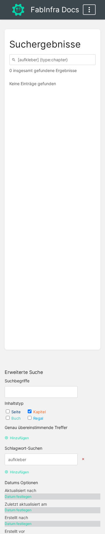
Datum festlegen (18, 496)
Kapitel (39, 411)
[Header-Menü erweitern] (89, 9)
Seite (16, 411)
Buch (16, 418)
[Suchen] (15, 59)
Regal (38, 418)
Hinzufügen (19, 438)
